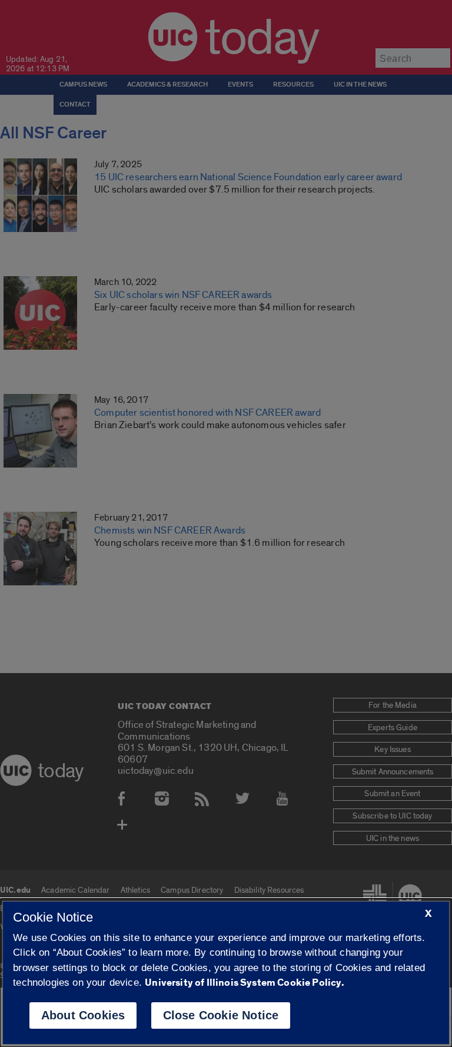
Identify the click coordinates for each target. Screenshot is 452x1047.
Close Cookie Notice (221, 1015)
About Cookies (83, 1015)
